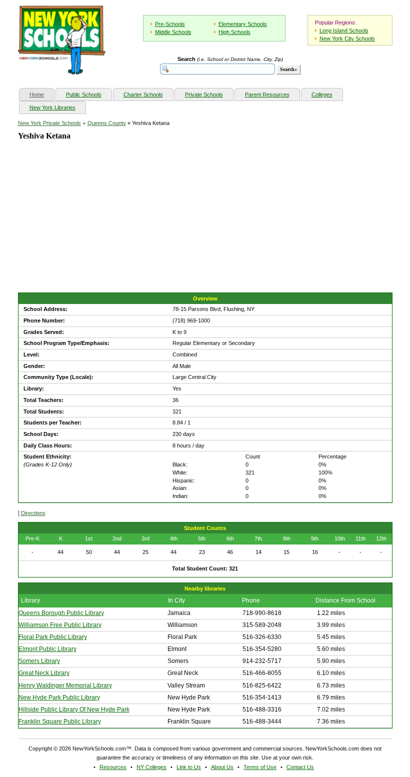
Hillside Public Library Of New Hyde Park (74, 709)
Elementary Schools (242, 24)
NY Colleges (151, 767)
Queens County (107, 123)
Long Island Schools (344, 31)
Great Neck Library (44, 673)
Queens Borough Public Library (61, 613)
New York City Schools (347, 39)
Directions (33, 513)
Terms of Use (260, 767)
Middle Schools (173, 32)
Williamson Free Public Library (60, 625)
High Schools (234, 32)
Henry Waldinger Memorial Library (65, 685)
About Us (222, 767)
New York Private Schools (49, 123)
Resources (113, 767)
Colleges (322, 95)
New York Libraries (53, 107)
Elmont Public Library (47, 649)
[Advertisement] (93, 225)
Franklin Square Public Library (59, 721)
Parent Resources (267, 95)
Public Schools (84, 95)
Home (42, 94)
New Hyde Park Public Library (59, 697)
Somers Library (39, 661)
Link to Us (188, 767)
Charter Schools (143, 95)
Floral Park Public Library (52, 637)
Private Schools (204, 95)
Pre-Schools (170, 24)
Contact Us (300, 767)
